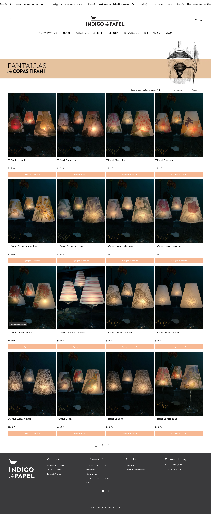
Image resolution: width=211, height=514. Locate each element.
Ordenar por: (136, 90)
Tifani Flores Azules (70, 246)
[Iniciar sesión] (196, 20)
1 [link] (96, 445)
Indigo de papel (102, 507)
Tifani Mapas (114, 419)
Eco (87, 483)
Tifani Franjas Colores (71, 332)
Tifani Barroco (66, 160)
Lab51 (118, 507)
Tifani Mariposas (166, 419)
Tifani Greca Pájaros (119, 332)
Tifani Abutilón (18, 160)
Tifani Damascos (166, 160)
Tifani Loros (65, 419)
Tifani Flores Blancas (120, 246)
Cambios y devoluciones (96, 465)
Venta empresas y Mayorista (97, 478)
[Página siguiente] (114, 445)
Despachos (90, 470)
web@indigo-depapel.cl (56, 465)
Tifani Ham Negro (19, 419)
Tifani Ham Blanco (167, 332)
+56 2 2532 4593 (54, 470)
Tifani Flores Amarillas (23, 246)
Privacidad (130, 465)
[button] (10, 20)
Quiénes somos (92, 474)
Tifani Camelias (116, 160)
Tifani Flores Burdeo (168, 246)
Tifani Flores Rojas (20, 332)
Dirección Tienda (54, 474)
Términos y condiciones (135, 470)
